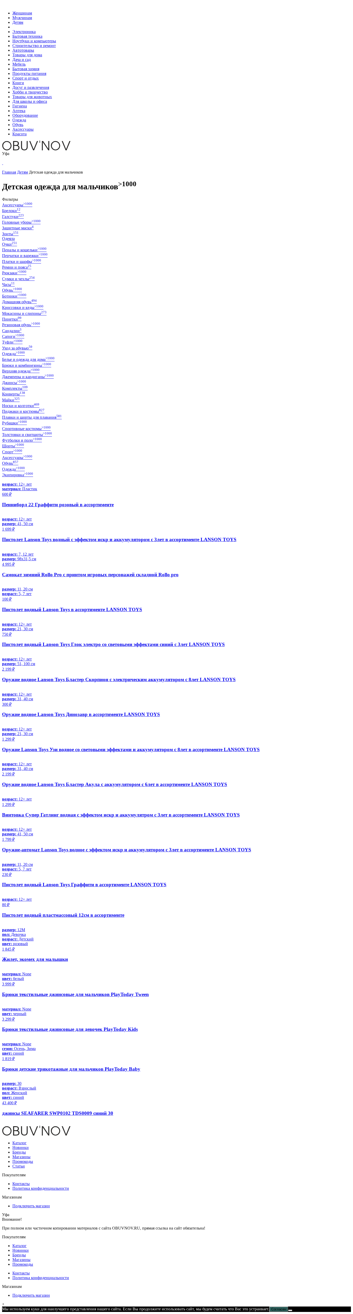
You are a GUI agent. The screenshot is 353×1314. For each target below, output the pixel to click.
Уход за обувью (17, 348)
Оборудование (25, 115)
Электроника (24, 31)
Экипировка (17, 475)
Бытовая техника (27, 36)
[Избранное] (2, 163)
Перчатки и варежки (25, 255)
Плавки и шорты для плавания (32, 417)
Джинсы (14, 382)
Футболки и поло (22, 440)
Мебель (19, 64)
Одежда (19, 120)
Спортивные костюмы (26, 428)
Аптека (18, 110)
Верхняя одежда (21, 371)
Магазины (21, 1157)
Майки (11, 400)
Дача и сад (21, 59)
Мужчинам (22, 17)
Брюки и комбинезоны (26, 365)
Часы (8, 284)
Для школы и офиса (29, 101)
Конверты (13, 394)
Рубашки (14, 423)
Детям (17, 22)
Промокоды (22, 1161)
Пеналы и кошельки (24, 250)
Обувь (17, 124)
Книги (18, 83)
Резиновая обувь (21, 325)
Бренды (19, 1152)
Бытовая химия (25, 69)
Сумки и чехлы (18, 279)
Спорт (12, 452)
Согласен (278, 1309)
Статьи (18, 1166)
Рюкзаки (14, 273)
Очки (9, 244)
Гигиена (19, 106)
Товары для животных (32, 97)
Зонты (10, 234)
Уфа (5, 153)
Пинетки (11, 319)
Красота (19, 134)
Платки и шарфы (21, 261)
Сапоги (13, 336)
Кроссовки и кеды (22, 307)
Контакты (21, 1183)
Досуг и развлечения (30, 87)
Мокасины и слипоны (24, 313)
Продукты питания (29, 73)
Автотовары (23, 50)
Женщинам (22, 13)
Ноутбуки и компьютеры (34, 41)
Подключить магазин (31, 1206)
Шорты (13, 446)
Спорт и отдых (25, 78)
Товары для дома (27, 55)
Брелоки (11, 210)
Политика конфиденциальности (40, 1188)
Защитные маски (18, 228)
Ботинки (14, 296)
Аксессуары (23, 129)
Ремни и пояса (16, 267)
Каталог (19, 1143)
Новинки (20, 1147)
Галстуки (13, 216)
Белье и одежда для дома (28, 359)
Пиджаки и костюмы (23, 411)
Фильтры (10, 199)
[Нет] (290, 1310)
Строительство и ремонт (34, 45)
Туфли (12, 342)
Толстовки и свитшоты (27, 434)
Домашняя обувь (19, 302)
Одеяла (8, 238)
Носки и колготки (20, 405)
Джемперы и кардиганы (28, 377)
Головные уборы (21, 222)
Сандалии (11, 331)
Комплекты (15, 388)
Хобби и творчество (30, 92)
